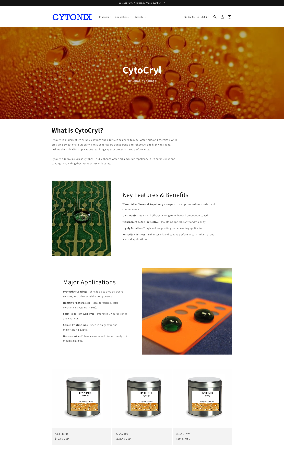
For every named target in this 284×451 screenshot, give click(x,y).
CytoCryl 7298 (122, 434)
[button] (105, 16)
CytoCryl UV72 (183, 434)
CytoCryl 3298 (61, 434)
